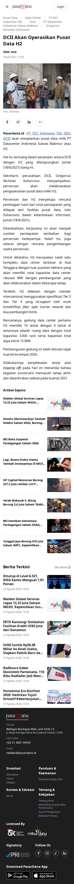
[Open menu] (7, 6)
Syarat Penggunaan (49, 811)
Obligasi (10, 782)
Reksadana (12, 774)
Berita (9, 796)
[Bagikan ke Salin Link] (40, 122)
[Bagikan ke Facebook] (7, 122)
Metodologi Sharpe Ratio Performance (52, 806)
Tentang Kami (46, 800)
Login (60, 7)
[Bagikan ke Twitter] (18, 122)
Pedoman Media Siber (51, 779)
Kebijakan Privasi (48, 815)
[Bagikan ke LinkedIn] (29, 122)
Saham (10, 778)
